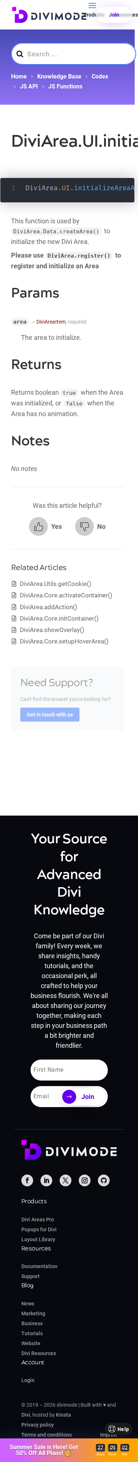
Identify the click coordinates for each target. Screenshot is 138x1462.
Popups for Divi (39, 1229)
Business (32, 1323)
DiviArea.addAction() (48, 607)
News (27, 1303)
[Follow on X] (65, 1180)
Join (114, 15)
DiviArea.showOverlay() (52, 630)
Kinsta (63, 1415)
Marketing (33, 1313)
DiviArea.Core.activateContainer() (66, 595)
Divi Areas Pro (37, 1219)
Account (33, 1362)
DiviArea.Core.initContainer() (59, 618)
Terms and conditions (46, 1435)
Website (30, 1343)
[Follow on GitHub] (104, 1180)
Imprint (108, 1435)
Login (28, 1380)
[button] (45, 526)
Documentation (39, 1266)
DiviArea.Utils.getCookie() (55, 583)
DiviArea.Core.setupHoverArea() (64, 641)
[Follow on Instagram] (85, 1180)
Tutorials (32, 1333)
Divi (25, 1415)
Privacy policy (37, 1425)
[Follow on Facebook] (27, 1180)
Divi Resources (38, 1353)
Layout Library (38, 1239)
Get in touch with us (50, 715)
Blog (27, 1285)
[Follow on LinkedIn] (46, 1180)
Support (30, 1276)
